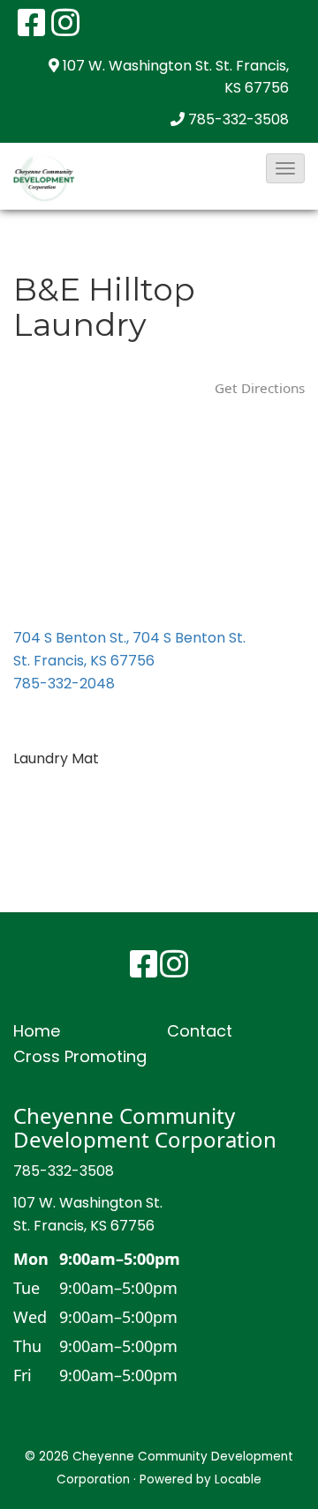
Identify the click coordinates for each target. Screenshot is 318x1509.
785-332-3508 (238, 119)
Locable (238, 1479)
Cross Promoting (80, 1056)
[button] (285, 168)
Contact (199, 1031)
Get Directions (260, 388)
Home (36, 1031)
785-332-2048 (64, 683)
